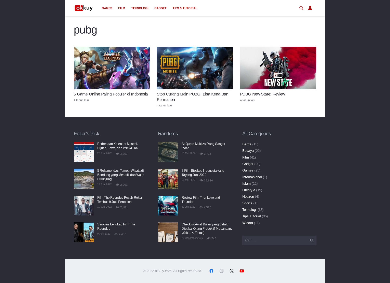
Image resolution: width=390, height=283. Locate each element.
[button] (114, 8)
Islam (246, 183)
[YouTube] (242, 271)
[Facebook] (211, 271)
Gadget (247, 164)
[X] (232, 271)
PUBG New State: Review (262, 94)
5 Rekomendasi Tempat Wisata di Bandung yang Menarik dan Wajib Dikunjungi (120, 175)
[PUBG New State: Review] (278, 68)
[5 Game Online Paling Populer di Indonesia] (112, 68)
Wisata (247, 223)
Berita (246, 144)
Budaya (248, 151)
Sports (247, 203)
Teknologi (249, 210)
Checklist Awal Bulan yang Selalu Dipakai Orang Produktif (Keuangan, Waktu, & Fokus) (207, 229)
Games (247, 170)
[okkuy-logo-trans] (84, 8)
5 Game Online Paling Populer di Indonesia (111, 94)
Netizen (248, 196)
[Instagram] (222, 271)
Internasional (252, 177)
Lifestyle (248, 190)
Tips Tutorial (251, 216)
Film (245, 157)
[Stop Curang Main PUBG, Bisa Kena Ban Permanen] (195, 68)
